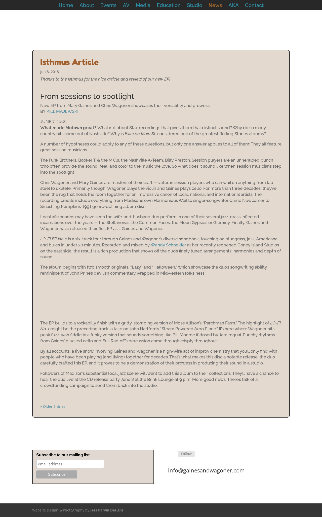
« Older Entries (52, 406)
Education (169, 6)
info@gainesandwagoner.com (206, 470)
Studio (194, 6)
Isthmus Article (69, 62)
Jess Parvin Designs (107, 510)
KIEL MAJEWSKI (62, 111)
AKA (233, 6)
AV (126, 6)
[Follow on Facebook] (172, 454)
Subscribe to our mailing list (63, 455)
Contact (254, 6)
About (86, 6)
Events (108, 6)
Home (66, 6)
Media (143, 6)
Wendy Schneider (168, 244)
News (215, 6)
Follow (186, 453)
